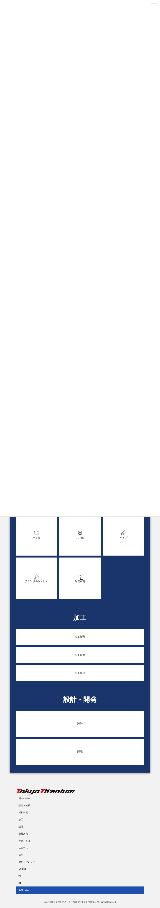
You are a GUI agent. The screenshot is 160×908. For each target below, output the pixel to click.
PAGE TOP (152, 876)
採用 (21, 854)
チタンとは (24, 840)
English (23, 868)
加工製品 (80, 636)
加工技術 (80, 655)
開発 (80, 751)
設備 (21, 826)
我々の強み (24, 798)
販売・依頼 (24, 805)
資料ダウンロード (28, 861)
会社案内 (23, 833)
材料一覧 (23, 812)
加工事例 (80, 673)
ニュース (23, 847)
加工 (21, 819)
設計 (80, 723)
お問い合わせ (26, 890)
